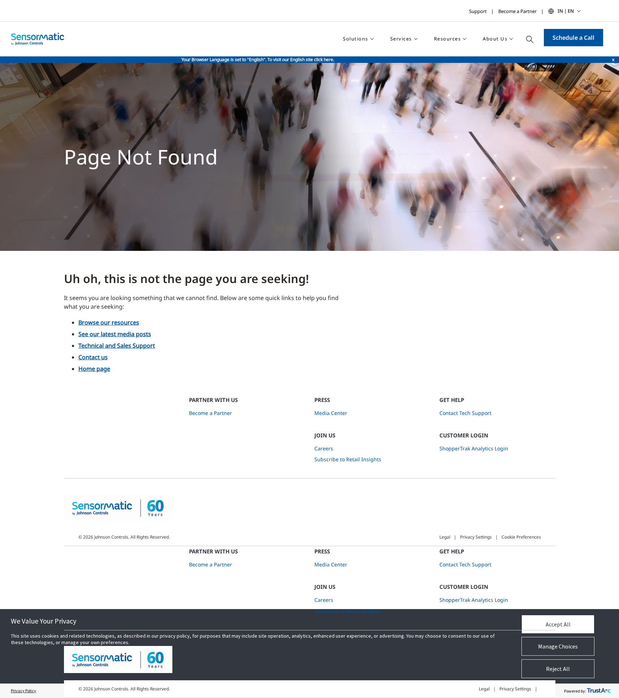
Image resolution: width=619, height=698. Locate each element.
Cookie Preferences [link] (521, 537)
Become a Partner (517, 11)
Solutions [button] (355, 38)
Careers (323, 448)
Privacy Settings (476, 537)
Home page (94, 369)
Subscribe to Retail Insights (347, 459)
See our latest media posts (114, 334)
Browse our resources (108, 322)
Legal (444, 537)
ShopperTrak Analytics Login (473, 448)
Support (478, 11)
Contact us (93, 357)
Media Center (330, 413)
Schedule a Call (573, 38)
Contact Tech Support (465, 413)
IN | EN (566, 11)
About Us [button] (495, 38)
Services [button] (401, 38)
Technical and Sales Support (116, 346)
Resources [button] (447, 38)
